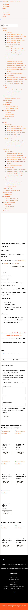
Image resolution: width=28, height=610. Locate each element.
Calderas (5, 85)
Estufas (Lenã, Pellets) (7, 338)
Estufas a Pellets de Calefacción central (16, 50)
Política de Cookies (14, 581)
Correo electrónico (7, 402)
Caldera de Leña (9, 87)
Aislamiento (8, 112)
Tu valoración (7, 386)
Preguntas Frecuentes (14, 584)
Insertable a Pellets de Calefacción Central (17, 79)
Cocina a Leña (6, 104)
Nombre (5, 396)
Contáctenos (6, 6)
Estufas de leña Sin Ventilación (14, 38)
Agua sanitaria (8, 102)
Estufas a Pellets (9, 46)
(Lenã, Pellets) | (13, 342)
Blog (4, 8)
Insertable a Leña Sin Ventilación (15, 63)
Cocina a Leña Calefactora (11, 106)
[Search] (19, 26)
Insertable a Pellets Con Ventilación (15, 81)
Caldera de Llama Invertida (13, 92)
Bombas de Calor (7, 100)
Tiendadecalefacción (15, 335)
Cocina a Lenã (21, 342)
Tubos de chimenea (9, 114)
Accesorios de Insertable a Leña (14, 73)
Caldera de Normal (11, 94)
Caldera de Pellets (7, 96)
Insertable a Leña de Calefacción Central (16, 67)
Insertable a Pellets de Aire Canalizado (16, 77)
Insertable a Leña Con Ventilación (15, 61)
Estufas (5, 30)
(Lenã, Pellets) (23, 338)
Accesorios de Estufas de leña (14, 44)
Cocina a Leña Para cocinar (11, 108)
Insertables (6, 57)
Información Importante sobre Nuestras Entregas (14, 586)
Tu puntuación (7, 382)
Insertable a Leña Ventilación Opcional (16, 65)
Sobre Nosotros (14, 576)
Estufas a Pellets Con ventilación (15, 52)
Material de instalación (9, 110)
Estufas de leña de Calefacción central (16, 40)
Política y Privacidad (14, 577)
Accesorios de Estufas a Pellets (14, 54)
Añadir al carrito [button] (6, 453)
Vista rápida (7, 441)
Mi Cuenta (6, 4)
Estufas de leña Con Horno (13, 42)
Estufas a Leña (8, 32)
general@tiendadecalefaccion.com (11, 1)
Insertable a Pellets (9, 75)
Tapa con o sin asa (22, 260)
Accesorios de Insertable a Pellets (15, 83)
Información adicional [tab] (6, 275)
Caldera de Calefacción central (14, 89)
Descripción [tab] (3, 272)
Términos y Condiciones (14, 579)
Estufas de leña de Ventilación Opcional (16, 36)
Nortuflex (6, 263)
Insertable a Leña (9, 59)
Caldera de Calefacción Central (12, 98)
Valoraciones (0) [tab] (5, 279)
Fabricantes (6, 118)
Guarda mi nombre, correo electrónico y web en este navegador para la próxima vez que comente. (14, 410)
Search (1, 25)
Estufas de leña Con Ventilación (14, 34)
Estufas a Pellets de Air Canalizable (15, 48)
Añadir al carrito (18, 266)
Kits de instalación (9, 116)
